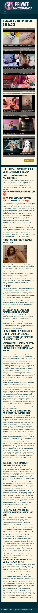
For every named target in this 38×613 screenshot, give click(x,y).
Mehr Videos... (29, 160)
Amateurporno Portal (25, 205)
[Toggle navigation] (5, 12)
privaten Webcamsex (8, 306)
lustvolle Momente (11, 327)
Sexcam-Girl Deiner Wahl (24, 306)
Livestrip (26, 294)
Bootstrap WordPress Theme (26, 609)
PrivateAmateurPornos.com (11, 609)
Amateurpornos (16, 208)
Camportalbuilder (13, 611)
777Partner (22, 611)
